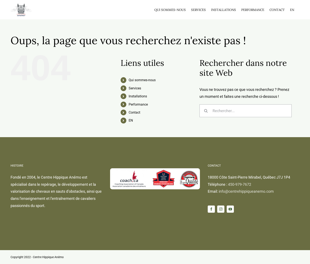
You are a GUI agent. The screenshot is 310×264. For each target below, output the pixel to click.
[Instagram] (220, 209)
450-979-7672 (239, 184)
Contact (134, 112)
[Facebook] (211, 209)
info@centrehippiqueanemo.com (246, 191)
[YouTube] (230, 209)
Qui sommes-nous (142, 80)
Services (135, 88)
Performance (138, 104)
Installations (138, 96)
